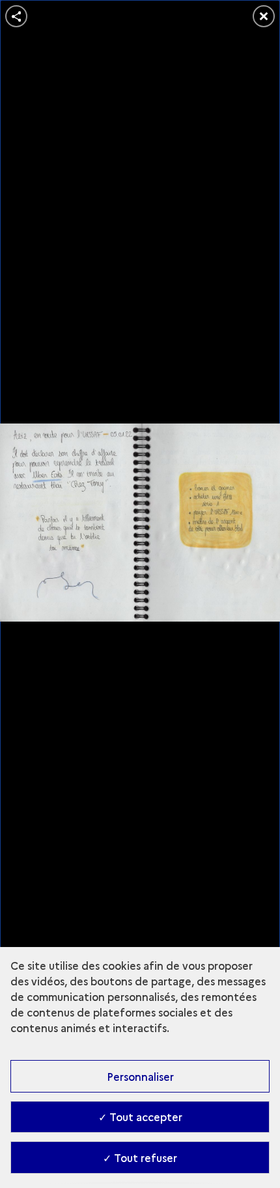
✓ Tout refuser (140, 1157)
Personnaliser (140, 1076)
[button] (16, 16)
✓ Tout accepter (140, 1116)
